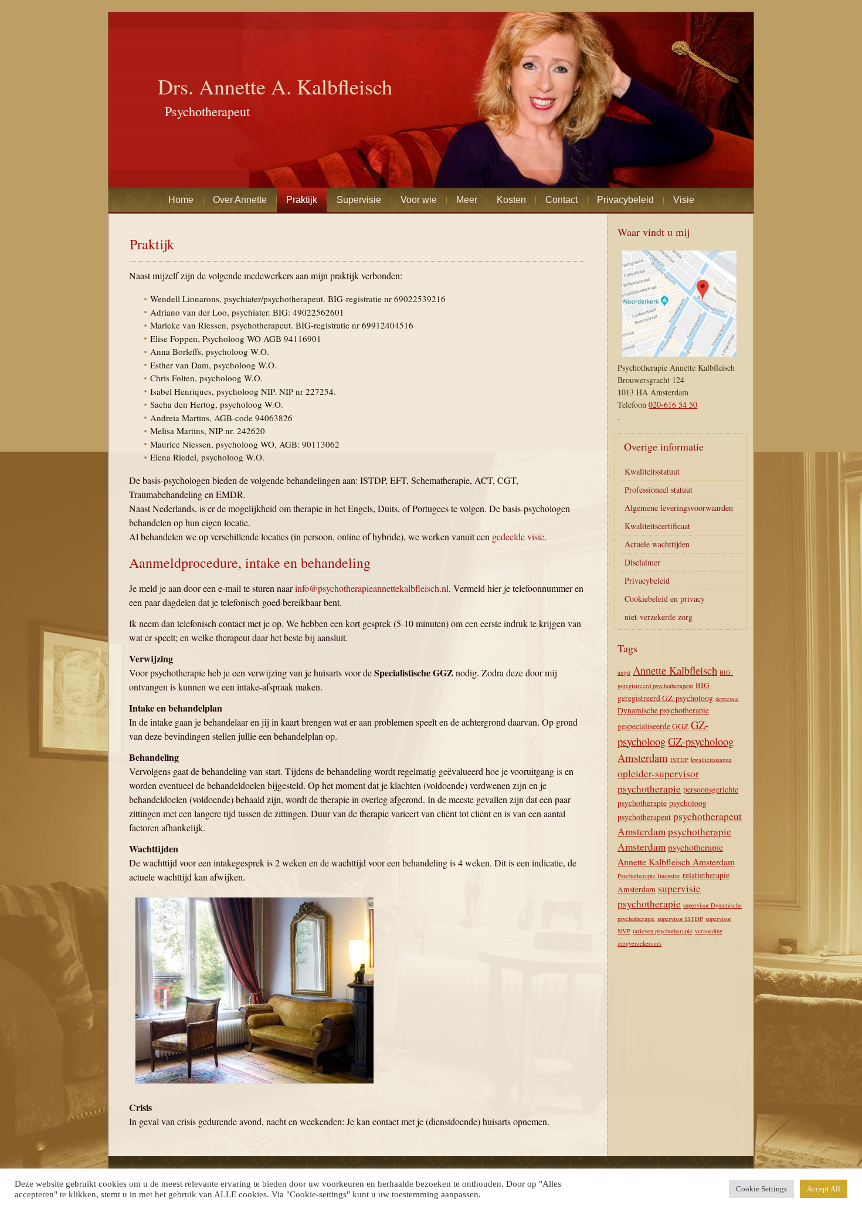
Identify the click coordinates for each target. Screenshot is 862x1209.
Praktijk (301, 200)
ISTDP (679, 760)
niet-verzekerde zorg (659, 616)
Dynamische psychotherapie (663, 710)
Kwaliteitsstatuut (652, 471)
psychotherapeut (644, 817)
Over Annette (240, 200)
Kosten (511, 200)
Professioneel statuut (659, 489)
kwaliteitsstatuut (711, 760)
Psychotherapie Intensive (648, 876)
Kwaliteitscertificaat (657, 525)
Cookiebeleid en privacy (665, 598)
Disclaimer (642, 562)
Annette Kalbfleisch (675, 670)
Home (181, 200)
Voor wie (419, 200)
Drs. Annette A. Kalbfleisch (275, 86)
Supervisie (359, 200)
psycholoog (688, 803)
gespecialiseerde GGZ (652, 726)
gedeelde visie (518, 536)
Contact (561, 200)
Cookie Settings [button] (761, 1188)
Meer (466, 200)
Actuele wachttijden (657, 544)
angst (623, 672)
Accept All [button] (823, 1188)
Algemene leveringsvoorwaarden (679, 507)
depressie (727, 699)
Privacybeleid (625, 200)
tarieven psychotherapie (663, 931)
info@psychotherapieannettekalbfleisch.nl (372, 588)
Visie (683, 200)
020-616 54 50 (673, 404)
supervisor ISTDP (680, 919)
